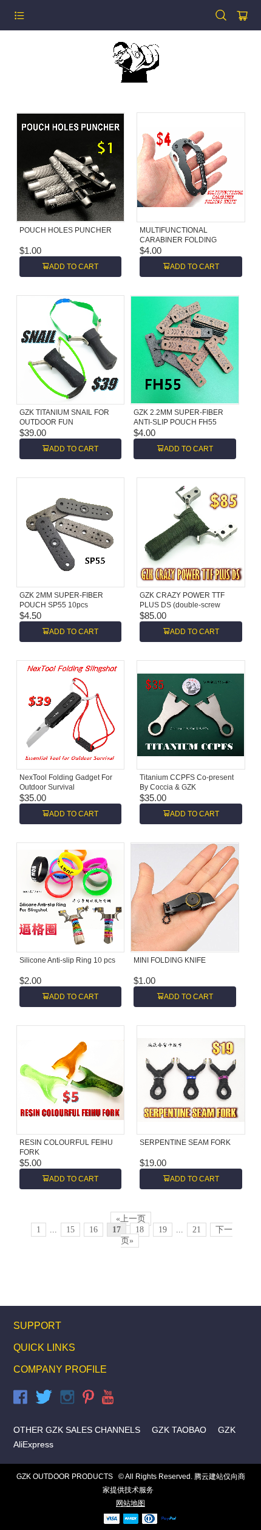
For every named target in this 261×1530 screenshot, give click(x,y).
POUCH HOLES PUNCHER (65, 230)
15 (70, 1229)
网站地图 (130, 1503)
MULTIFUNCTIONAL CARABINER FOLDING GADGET (178, 240)
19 (162, 1229)
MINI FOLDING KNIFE (170, 960)
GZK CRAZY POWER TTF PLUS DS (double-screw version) (182, 605)
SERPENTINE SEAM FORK (185, 1142)
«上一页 (131, 1218)
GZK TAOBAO (179, 1430)
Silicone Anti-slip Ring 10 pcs (67, 960)
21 (196, 1229)
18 (139, 1229)
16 (93, 1229)
